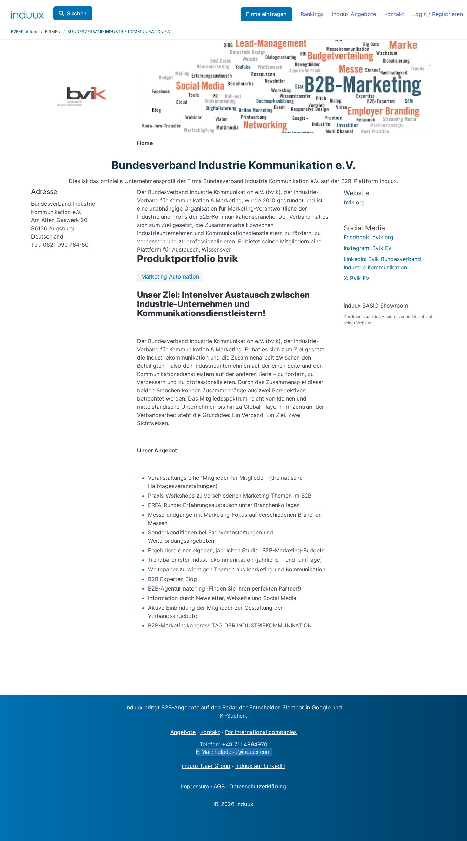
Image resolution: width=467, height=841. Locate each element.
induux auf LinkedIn (260, 765)
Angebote (183, 732)
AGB (219, 786)
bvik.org (354, 202)
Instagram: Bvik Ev (367, 248)
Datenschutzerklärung (257, 786)
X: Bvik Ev (356, 278)
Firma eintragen (266, 14)
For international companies (261, 732)
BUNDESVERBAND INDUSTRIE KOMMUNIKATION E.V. (119, 31)
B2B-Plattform (24, 31)
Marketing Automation (170, 276)
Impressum (195, 786)
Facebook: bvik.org (368, 237)
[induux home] (27, 13)
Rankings (312, 14)
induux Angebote (354, 14)
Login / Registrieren (437, 14)
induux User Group (206, 765)
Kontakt (394, 14)
